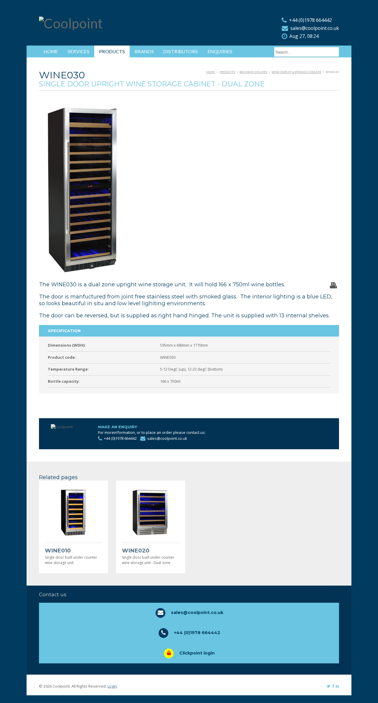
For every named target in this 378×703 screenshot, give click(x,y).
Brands (144, 51)
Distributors (180, 51)
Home (51, 51)
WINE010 (58, 550)
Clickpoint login (197, 653)
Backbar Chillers (253, 72)
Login (112, 686)
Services (78, 51)
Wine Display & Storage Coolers (296, 72)
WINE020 (135, 550)
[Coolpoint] (71, 23)
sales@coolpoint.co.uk (314, 28)
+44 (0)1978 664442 (310, 20)
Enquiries (220, 51)
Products (112, 51)
